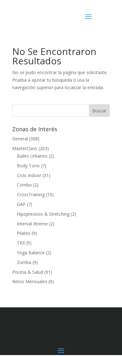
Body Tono (28, 166)
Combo (24, 185)
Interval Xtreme (32, 224)
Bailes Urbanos (32, 156)
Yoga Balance (31, 253)
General (20, 139)
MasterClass (24, 148)
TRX (21, 243)
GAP (21, 204)
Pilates (23, 233)
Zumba (24, 262)
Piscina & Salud (27, 272)
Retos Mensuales (29, 281)
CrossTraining (31, 194)
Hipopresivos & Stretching (43, 214)
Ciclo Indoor (29, 175)
